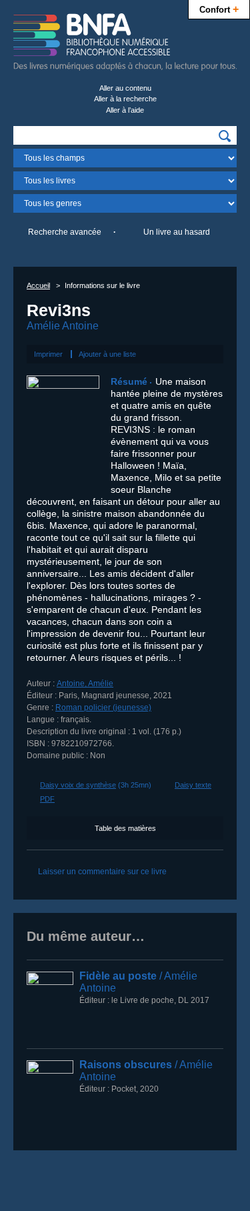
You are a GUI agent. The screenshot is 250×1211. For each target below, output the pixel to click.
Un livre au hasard (176, 232)
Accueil (38, 285)
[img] (225, 136)
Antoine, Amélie (85, 683)
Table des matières (125, 828)
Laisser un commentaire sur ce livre (102, 871)
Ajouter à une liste (107, 354)
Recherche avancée (64, 232)
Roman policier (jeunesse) (103, 707)
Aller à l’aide (125, 110)
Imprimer (48, 354)
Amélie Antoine (63, 325)
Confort (219, 9)
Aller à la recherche (125, 99)
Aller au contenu (125, 88)
